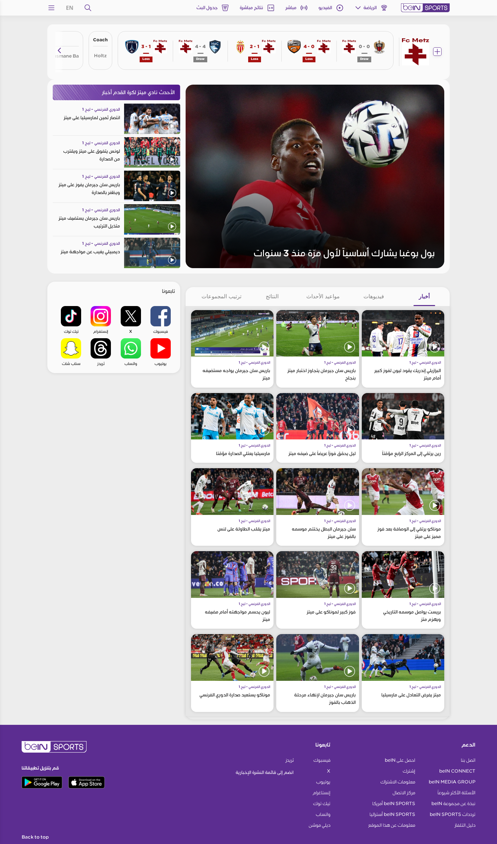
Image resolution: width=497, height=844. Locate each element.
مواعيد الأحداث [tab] (323, 296)
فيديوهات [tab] (373, 296)
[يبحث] (88, 8)
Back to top (35, 837)
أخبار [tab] (424, 296)
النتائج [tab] (272, 296)
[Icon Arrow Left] (59, 50)
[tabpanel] (318, 511)
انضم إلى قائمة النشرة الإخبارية (264, 772)
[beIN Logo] (425, 7)
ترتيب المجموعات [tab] (221, 296)
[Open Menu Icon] (51, 8)
